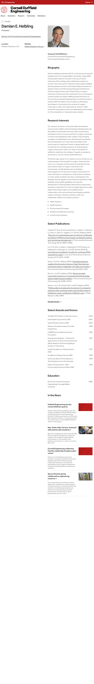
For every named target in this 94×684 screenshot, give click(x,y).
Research (21, 16)
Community (31, 16)
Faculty (7, 21)
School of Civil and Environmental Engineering (20, 36)
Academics (12, 16)
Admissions (41, 16)
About (3, 16)
